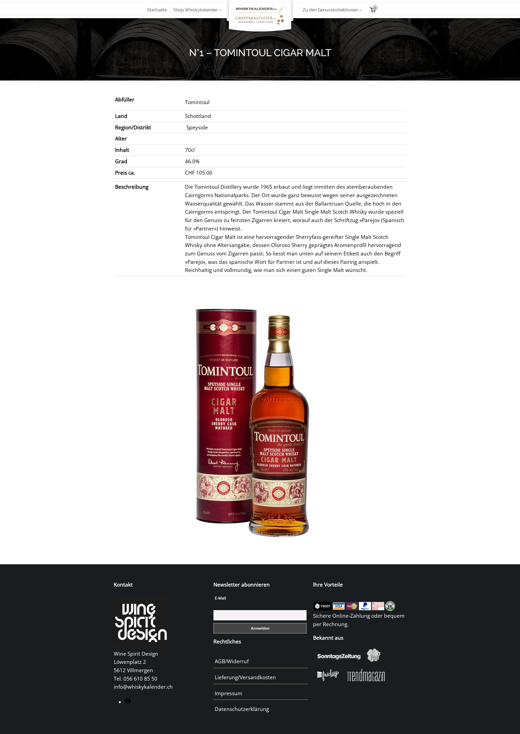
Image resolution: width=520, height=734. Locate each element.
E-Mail (220, 598)
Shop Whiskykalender (195, 9)
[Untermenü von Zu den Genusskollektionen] (360, 10)
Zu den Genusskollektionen (330, 9)
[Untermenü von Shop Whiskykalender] (220, 10)
